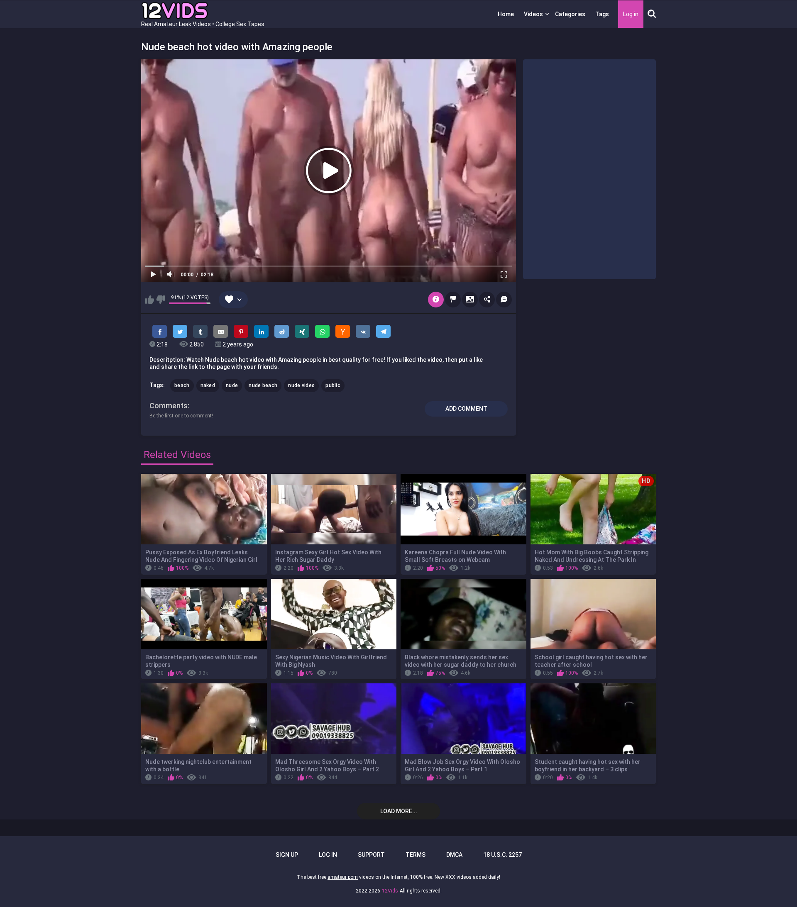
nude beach (263, 385)
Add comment (466, 408)
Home (506, 14)
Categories (570, 14)
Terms (415, 854)
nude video (301, 385)
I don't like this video (160, 299)
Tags (602, 14)
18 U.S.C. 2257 (502, 854)
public (332, 385)
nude (232, 385)
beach (182, 385)
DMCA (454, 854)
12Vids (390, 891)
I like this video (149, 299)
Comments (168, 405)
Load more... (398, 811)
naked (207, 385)
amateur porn (343, 877)
